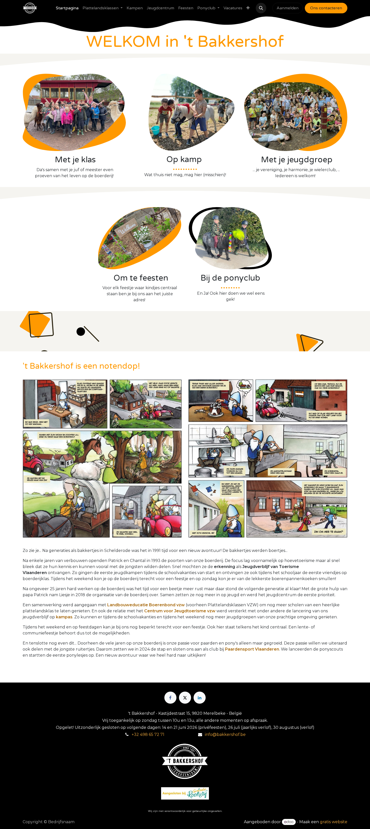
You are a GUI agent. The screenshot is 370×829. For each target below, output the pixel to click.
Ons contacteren (326, 8)
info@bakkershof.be (225, 734)
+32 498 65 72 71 (148, 734)
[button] (261, 8)
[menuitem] (67, 8)
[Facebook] (170, 698)
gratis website (333, 821)
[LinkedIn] (200, 698)
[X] (185, 698)
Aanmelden (288, 8)
